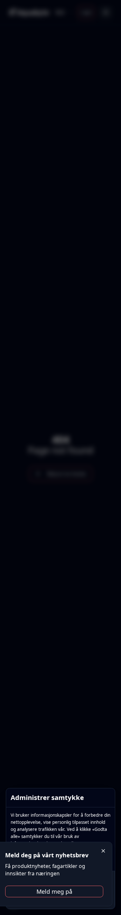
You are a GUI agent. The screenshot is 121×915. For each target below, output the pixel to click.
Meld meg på (54, 891)
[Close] (103, 851)
